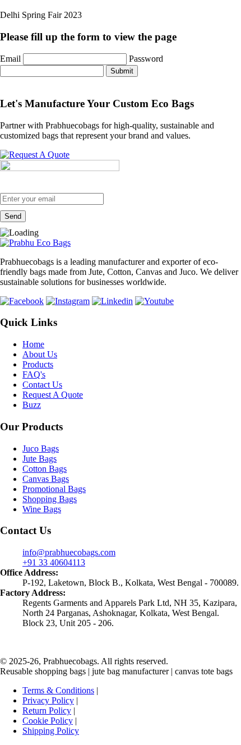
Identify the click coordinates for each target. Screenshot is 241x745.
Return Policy (46, 710)
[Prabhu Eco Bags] (35, 242)
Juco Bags (40, 448)
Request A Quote (52, 394)
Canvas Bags (45, 479)
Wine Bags (41, 509)
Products (37, 364)
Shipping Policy (50, 730)
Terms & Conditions (58, 690)
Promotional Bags (54, 489)
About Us (39, 354)
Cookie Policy (47, 720)
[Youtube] (154, 301)
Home (33, 344)
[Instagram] (68, 301)
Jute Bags (39, 458)
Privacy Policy (48, 700)
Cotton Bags (44, 468)
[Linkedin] (112, 301)
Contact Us (42, 384)
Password (146, 58)
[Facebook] (22, 301)
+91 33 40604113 (53, 562)
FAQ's (33, 374)
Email (10, 58)
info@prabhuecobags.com (68, 552)
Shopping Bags (49, 499)
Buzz (31, 405)
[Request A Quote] (34, 154)
